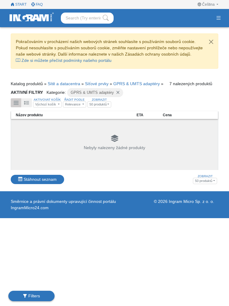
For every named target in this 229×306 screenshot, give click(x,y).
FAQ (39, 4)
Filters (33, 295)
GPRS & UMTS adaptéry (136, 83)
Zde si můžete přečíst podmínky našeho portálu (66, 60)
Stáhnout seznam (39, 179)
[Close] (211, 42)
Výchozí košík (46, 104)
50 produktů (98, 104)
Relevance (73, 104)
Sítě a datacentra (64, 83)
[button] (208, 4)
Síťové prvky (97, 83)
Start (20, 4)
